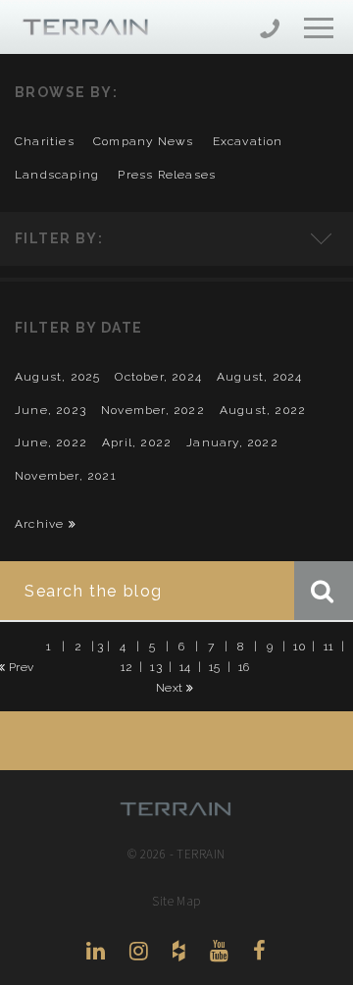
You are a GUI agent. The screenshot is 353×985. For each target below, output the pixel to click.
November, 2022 (153, 410)
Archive (42, 524)
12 (127, 666)
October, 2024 (158, 377)
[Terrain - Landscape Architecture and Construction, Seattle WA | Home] (73, 28)
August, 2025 (57, 377)
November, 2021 (66, 476)
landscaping (57, 174)
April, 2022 (137, 442)
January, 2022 (232, 442)
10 (299, 645)
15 (215, 666)
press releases (167, 174)
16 (244, 666)
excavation (248, 141)
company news (143, 141)
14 (185, 666)
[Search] (323, 590)
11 (329, 645)
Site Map (176, 901)
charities (45, 141)
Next (171, 688)
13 (156, 666)
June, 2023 (50, 410)
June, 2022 (51, 442)
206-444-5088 (269, 31)
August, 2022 (263, 410)
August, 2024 (259, 377)
